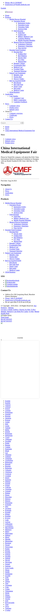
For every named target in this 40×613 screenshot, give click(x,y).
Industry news (14, 109)
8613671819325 (6, 319)
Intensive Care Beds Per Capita (17, 311)
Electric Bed (22, 58)
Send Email (5, 317)
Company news (14, 106)
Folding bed (22, 35)
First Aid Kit (22, 48)
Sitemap (11, 308)
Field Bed (21, 33)
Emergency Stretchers (25, 46)
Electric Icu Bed (24, 310)
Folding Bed (22, 54)
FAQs (11, 117)
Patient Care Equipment (17, 73)
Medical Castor (19, 90)
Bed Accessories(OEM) (17, 81)
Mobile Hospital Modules (26, 40)
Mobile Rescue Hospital (17, 19)
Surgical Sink (22, 29)
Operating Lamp (23, 25)
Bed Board (17, 83)
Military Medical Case (25, 36)
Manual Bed (22, 61)
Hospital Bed (18, 52)
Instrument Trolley (24, 23)
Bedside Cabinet (19, 63)
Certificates (13, 115)
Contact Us (9, 119)
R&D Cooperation (20, 100)
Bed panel (17, 88)
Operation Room (19, 21)
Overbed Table (19, 69)
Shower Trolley (19, 79)
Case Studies (13, 96)
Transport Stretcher (20, 71)
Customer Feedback (20, 102)
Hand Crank (18, 86)
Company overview (16, 113)
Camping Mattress (24, 38)
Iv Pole (31, 311)
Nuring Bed (18, 77)
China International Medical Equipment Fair (20, 130)
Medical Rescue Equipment (23, 42)
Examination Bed (19, 65)
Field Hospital (18, 31)
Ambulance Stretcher (25, 44)
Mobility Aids (18, 75)
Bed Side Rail (18, 84)
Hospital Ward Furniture (17, 50)
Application (9, 94)
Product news (14, 108)
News (7, 104)
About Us (8, 189)
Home (7, 15)
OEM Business (14, 92)
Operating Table (23, 27)
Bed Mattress (22, 56)
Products (8, 17)
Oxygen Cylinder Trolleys (9, 310)
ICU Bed (21, 59)
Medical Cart (18, 67)
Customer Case (19, 98)
